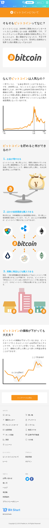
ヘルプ (5, 487)
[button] (23, 2)
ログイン (28, 461)
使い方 (5, 483)
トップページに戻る (24, 397)
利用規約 (6, 497)
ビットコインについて (11, 457)
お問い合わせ (7, 478)
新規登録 (28, 457)
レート (5, 461)
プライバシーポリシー (11, 501)
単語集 (5, 492)
